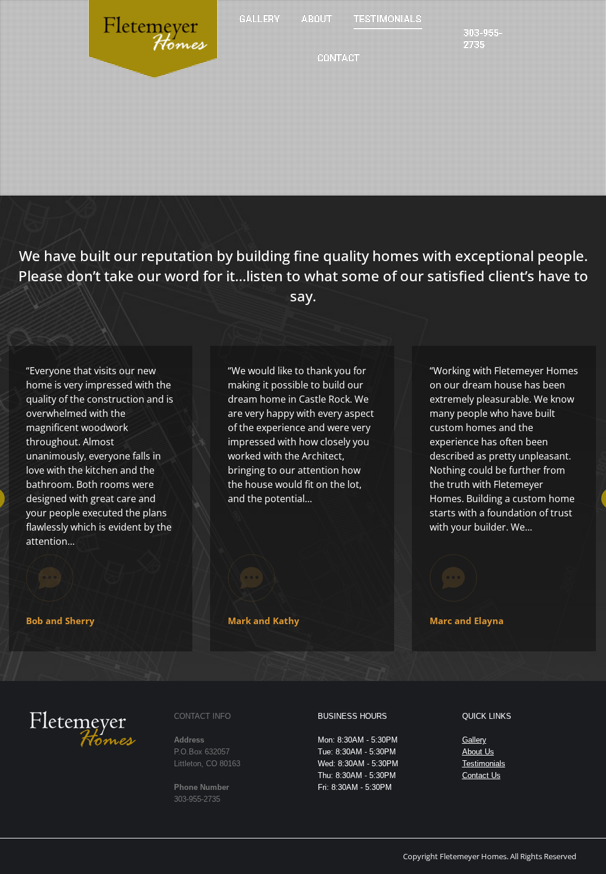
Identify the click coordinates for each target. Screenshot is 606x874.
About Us (478, 751)
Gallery (474, 739)
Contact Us (481, 775)
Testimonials (483, 763)
